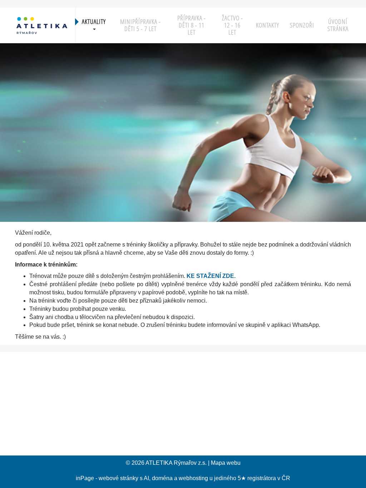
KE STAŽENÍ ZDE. (211, 276)
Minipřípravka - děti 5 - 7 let (140, 25)
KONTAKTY (267, 25)
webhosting (193, 478)
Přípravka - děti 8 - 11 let (191, 25)
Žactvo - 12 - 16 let (232, 25)
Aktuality (94, 22)
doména (162, 478)
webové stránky (118, 478)
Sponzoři (302, 25)
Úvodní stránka (337, 25)
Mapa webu (226, 463)
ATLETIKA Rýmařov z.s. (176, 463)
